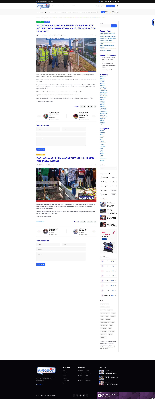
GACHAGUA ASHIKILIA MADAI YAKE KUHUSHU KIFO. (112, 212)
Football (102, 141)
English (102, 6)
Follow (113, 177)
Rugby (101, 150)
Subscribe (114, 190)
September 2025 (103, 95)
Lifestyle (102, 144)
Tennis (101, 155)
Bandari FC (103, 310)
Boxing (101, 134)
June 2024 (102, 122)
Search (101, 23)
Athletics (102, 130)
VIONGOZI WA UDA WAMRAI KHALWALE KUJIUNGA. (111, 219)
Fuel (102, 316)
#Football (40, 21)
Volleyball (102, 160)
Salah (110, 328)
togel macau (111, 331)
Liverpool (108, 319)
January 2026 (103, 88)
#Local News (40, 154)
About (64, 370)
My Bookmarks (66, 383)
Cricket (101, 137)
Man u (112, 322)
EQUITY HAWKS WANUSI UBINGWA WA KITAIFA (108, 65)
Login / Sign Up (110, 6)
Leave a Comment (40, 221)
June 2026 (102, 80)
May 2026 (102, 81)
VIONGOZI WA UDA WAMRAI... (90, 12)
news (111, 325)
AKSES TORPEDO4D (105, 307)
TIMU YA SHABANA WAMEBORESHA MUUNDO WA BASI (83, 114)
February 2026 (103, 87)
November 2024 (103, 113)
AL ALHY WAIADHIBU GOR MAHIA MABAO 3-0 (54, 114)
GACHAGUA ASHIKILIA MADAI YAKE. (111, 378)
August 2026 (102, 76)
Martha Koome (104, 325)
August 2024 (102, 118)
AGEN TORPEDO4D (104, 304)
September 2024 (103, 117)
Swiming (102, 153)
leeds (102, 319)
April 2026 (102, 83)
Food (101, 139)
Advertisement (66, 380)
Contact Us (65, 373)
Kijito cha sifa (109, 69)
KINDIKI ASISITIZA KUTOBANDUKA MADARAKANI (57, 12)
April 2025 (102, 104)
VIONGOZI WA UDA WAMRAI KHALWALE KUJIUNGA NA (53, 229)
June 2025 (102, 101)
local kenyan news (105, 322)
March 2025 (102, 106)
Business (102, 136)
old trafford (103, 328)
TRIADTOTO (103, 337)
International (102, 143)
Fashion (113, 313)
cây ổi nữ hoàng (105, 63)
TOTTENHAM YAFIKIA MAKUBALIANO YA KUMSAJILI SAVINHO (50, 1)
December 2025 (103, 90)
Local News (102, 146)
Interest (64, 375)
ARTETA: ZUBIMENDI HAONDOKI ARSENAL (112, 225)
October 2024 (103, 115)
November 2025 (103, 92)
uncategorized (103, 158)
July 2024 (102, 120)
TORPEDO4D (103, 334)
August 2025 (102, 97)
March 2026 (102, 85)
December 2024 (103, 111)
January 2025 (103, 110)
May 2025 (102, 102)
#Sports (47, 21)
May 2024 (102, 124)
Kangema (113, 316)
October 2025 (103, 94)
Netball (101, 148)
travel (101, 157)
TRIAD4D (110, 334)
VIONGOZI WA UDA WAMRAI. (111, 384)
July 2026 (102, 78)
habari (107, 316)
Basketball (102, 132)
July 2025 (102, 99)
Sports (101, 151)
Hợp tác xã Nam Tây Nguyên (108, 57)
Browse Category (42, 12)
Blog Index (65, 378)
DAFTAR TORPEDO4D (105, 313)
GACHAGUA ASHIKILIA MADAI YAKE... (76, 12)
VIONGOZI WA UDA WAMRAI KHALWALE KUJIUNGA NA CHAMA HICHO (107, 42)
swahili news (103, 331)
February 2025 (103, 108)
